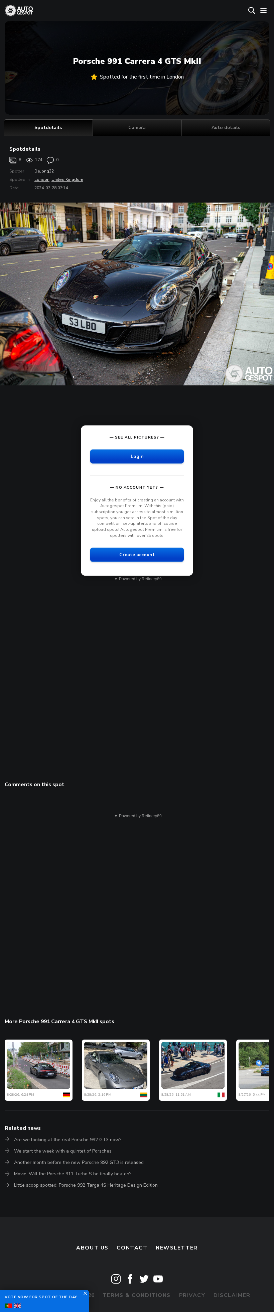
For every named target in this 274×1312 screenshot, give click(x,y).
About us (92, 1247)
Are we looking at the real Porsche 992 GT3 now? (67, 1140)
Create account (137, 555)
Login (137, 456)
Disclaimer (232, 1295)
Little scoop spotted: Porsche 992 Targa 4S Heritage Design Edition (86, 1185)
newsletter (177, 1247)
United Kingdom (67, 179)
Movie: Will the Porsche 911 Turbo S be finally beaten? (72, 1174)
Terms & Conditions (137, 1295)
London (41, 179)
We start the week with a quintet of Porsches (63, 1151)
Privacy (192, 1295)
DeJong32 (44, 171)
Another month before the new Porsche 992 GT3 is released (79, 1162)
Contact (132, 1247)
